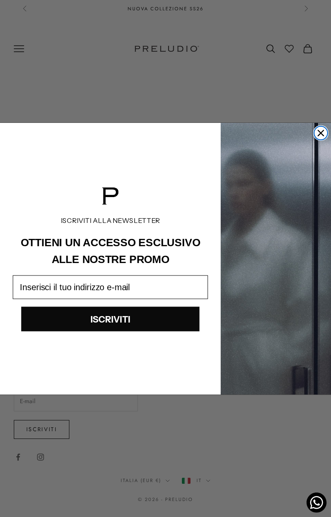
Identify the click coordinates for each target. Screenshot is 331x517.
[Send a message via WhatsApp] (316, 502)
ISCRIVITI (111, 318)
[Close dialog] (321, 133)
